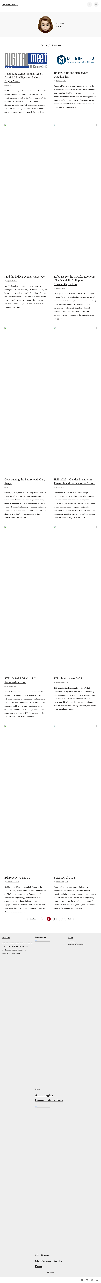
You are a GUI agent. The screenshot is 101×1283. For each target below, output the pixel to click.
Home (70, 937)
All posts (50, 1272)
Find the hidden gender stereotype (24, 276)
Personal (45, 1255)
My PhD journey (10, 4)
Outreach (38, 1255)
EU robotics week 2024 (68, 678)
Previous (33, 919)
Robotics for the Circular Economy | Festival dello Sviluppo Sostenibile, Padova (74, 280)
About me (6, 937)
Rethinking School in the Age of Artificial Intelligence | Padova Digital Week (23, 77)
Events (37, 1089)
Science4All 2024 (64, 877)
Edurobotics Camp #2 (17, 877)
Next (69, 919)
